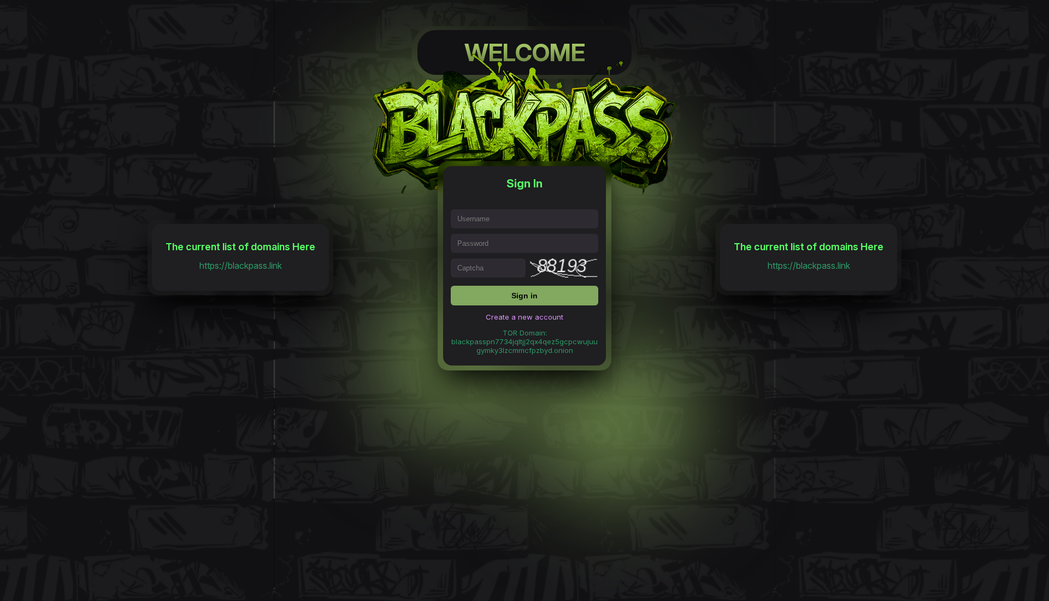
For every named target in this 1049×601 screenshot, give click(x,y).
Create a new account (524, 317)
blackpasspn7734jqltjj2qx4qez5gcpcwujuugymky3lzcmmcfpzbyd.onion (524, 346)
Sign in (524, 295)
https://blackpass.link (240, 265)
